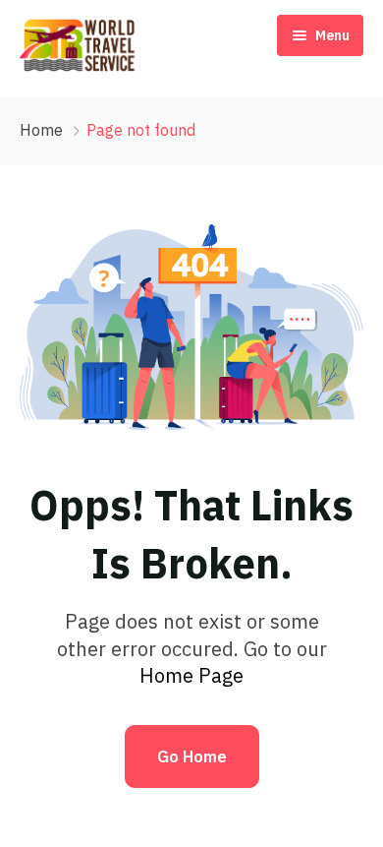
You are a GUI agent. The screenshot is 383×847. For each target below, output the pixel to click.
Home (41, 130)
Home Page (191, 675)
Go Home (192, 756)
